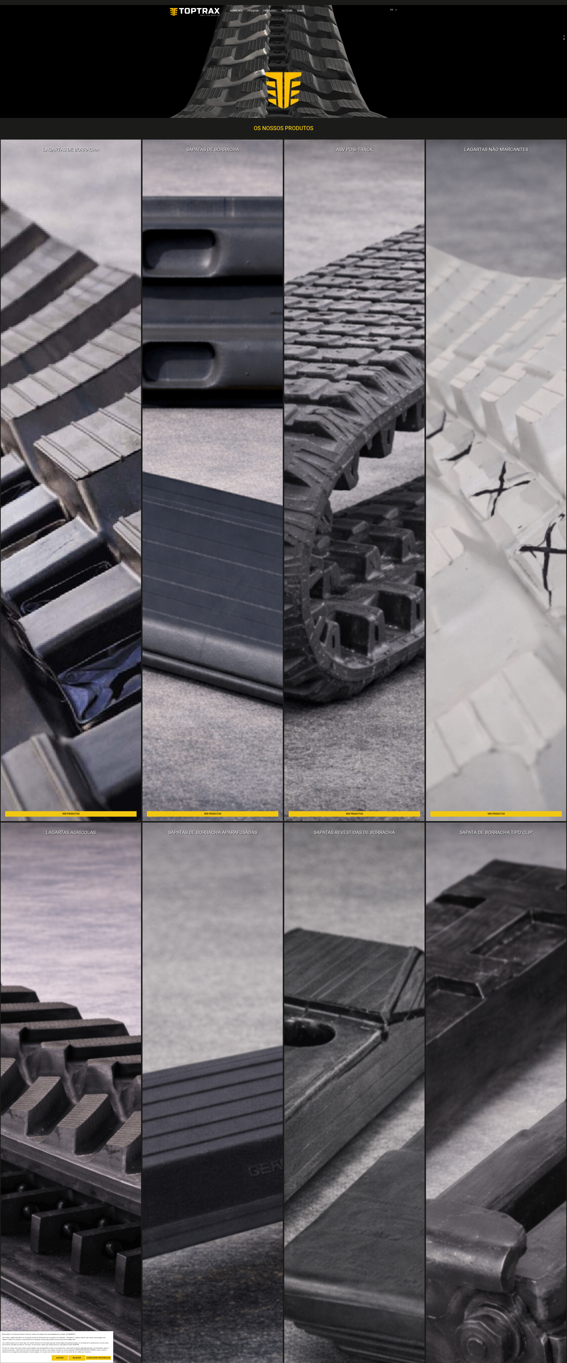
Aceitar (59, 1358)
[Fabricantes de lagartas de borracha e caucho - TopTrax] (195, 11)
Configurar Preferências (98, 1358)
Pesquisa (253, 10)
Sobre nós (236, 10)
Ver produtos (71, 813)
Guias (300, 10)
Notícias (287, 10)
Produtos (269, 10)
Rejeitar (77, 1358)
